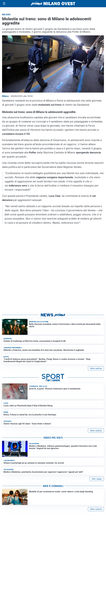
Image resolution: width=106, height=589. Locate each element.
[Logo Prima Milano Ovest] (53, 4)
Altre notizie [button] (96, 368)
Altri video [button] (97, 479)
